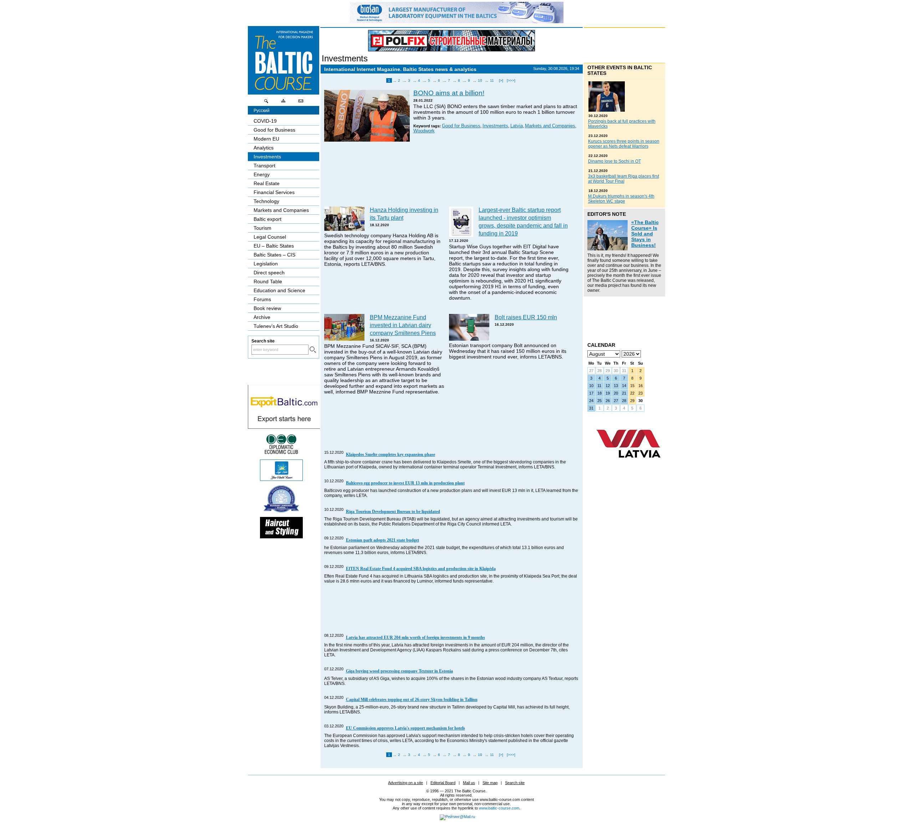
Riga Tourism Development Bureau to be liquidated (393, 511)
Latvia (516, 125)
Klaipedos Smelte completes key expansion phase (390, 454)
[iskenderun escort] (281, 536)
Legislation (266, 263)
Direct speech (269, 272)
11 (492, 80)
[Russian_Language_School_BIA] (281, 510)
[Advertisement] (452, 175)
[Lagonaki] (281, 479)
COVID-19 (265, 121)
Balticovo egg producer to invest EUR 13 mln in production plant (405, 483)
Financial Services (274, 192)
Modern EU (266, 139)
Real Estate (267, 183)
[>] (501, 80)
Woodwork (424, 130)
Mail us (469, 783)
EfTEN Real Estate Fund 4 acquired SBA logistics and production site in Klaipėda (421, 568)
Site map (490, 783)
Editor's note (606, 214)
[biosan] (456, 21)
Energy (262, 174)
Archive (262, 317)
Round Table (268, 281)
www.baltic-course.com (499, 808)
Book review (267, 308)
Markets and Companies (550, 125)
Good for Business (461, 125)
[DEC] (281, 453)
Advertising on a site (405, 783)
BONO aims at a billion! (448, 93)
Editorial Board (442, 783)
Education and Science (279, 290)
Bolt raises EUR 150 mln (526, 317)
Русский (262, 110)
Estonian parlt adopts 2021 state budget (382, 540)
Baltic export (267, 219)
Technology (266, 201)
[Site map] (283, 103)
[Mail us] (300, 103)
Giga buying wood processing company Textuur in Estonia (399, 671)
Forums (262, 299)
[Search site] (266, 103)
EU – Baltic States (274, 246)
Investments (345, 58)
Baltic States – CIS (274, 255)
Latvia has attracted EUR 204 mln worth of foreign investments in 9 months (415, 637)
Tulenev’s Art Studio (276, 326)
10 (480, 80)
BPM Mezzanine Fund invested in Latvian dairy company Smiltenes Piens (403, 325)
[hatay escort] (284, 427)
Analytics (264, 148)
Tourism (262, 228)
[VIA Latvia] (628, 464)
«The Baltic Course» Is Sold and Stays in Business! (645, 233)
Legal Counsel (270, 237)
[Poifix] (451, 41)
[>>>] (511, 80)
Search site (515, 783)
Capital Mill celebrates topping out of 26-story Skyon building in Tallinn (412, 699)
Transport (264, 165)
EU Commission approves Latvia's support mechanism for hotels (405, 728)
